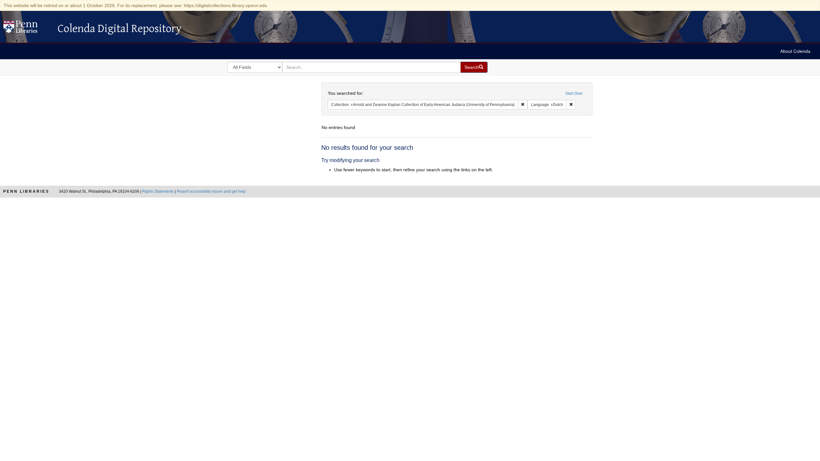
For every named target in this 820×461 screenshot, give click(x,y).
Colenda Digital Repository (27, 28)
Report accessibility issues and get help (211, 191)
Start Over (574, 93)
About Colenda (795, 51)
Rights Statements (158, 191)
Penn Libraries (26, 191)
